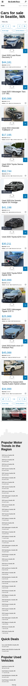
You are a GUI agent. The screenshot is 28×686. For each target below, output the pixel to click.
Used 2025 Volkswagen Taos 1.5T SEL (14, 92)
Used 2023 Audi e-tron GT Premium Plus (12, 347)
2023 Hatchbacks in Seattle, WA (9, 550)
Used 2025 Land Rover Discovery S (11, 56)
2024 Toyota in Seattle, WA (8, 469)
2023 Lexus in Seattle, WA (8, 501)
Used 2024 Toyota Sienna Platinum (12, 165)
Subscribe (25, 5)
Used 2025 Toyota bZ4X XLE (14, 237)
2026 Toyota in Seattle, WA (8, 487)
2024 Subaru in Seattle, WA (8, 532)
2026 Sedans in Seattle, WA (8, 573)
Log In (20, 5)
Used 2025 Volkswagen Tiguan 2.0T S (11, 310)
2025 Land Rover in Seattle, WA (9, 569)
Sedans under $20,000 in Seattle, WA (11, 650)
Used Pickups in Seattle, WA (8, 680)
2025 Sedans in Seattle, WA (8, 519)
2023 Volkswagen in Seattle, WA (10, 528)
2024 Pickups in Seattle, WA (8, 555)
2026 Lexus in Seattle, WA (8, 560)
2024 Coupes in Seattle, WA (8, 609)
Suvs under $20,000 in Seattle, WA (10, 645)
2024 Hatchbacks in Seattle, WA (9, 578)
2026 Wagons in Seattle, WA (9, 623)
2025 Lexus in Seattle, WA (8, 505)
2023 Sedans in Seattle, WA (8, 537)
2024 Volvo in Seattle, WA (8, 564)
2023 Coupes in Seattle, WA (8, 614)
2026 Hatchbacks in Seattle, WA (9, 600)
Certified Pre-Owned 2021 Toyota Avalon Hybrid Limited (14, 383)
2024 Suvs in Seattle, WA (8, 460)
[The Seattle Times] (14, 2)
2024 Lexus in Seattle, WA (8, 492)
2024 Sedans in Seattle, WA (8, 478)
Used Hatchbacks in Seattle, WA (9, 676)
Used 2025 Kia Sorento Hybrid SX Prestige (11, 201)
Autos (2, 5)
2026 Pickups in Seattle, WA (8, 605)
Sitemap (14, 684)
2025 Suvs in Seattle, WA (8, 456)
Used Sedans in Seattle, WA (8, 671)
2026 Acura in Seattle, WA (8, 627)
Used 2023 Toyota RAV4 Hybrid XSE (12, 274)
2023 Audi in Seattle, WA (8, 523)
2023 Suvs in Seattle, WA (8, 465)
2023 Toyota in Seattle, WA (8, 514)
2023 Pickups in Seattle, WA (8, 587)
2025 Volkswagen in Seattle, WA (10, 496)
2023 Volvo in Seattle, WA (8, 541)
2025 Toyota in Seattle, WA (8, 474)
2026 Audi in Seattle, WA (8, 632)
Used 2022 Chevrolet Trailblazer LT (10, 129)
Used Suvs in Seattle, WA (8, 667)
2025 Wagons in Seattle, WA (9, 596)
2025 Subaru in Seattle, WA (8, 510)
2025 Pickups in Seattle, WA (8, 591)
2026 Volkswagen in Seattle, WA (10, 618)
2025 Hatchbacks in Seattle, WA (9, 582)
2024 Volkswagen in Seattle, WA (10, 546)
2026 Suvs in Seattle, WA (8, 483)
